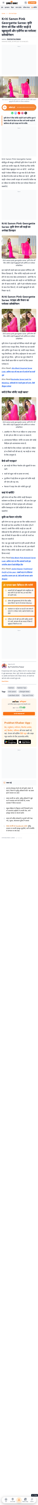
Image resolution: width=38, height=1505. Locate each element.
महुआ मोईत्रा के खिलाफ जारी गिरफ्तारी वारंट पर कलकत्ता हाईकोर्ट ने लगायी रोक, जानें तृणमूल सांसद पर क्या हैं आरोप (19, 810)
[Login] (19, 1500)
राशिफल (16, 730)
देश (5, 727)
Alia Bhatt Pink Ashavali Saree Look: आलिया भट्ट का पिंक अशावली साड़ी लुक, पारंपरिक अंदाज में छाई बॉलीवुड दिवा (19, 561)
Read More (5, 681)
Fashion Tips (21, 688)
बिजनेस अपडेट (26, 727)
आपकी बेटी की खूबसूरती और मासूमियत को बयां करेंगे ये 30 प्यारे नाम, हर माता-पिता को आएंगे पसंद (20, 592)
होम (2, 7)
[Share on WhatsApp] (12, 113)
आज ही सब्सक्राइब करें (19, 713)
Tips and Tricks (27, 695)
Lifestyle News (24, 692)
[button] (19, 87)
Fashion (11, 688)
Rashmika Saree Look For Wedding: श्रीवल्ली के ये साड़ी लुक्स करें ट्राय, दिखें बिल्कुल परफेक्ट (18, 382)
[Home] (12, 2)
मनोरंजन (17, 727)
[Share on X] (25, 113)
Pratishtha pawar (14, 39)
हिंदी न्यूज (23, 733)
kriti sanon (12, 692)
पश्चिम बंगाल (26, 7)
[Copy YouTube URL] (19, 113)
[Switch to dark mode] (25, 2)
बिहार (12, 7)
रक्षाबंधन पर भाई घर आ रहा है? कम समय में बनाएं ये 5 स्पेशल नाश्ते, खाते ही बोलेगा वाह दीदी (20, 611)
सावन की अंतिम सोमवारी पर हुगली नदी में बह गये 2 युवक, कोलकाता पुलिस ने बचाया (19, 819)
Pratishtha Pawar (17, 667)
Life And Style (13, 13)
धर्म (5, 730)
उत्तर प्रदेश (18, 7)
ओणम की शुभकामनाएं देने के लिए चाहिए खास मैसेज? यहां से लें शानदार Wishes (20, 602)
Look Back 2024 (13, 695)
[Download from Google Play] (10, 742)
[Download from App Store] (24, 742)
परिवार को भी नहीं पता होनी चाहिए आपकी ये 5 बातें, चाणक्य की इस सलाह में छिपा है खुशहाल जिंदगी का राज (20, 621)
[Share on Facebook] (15, 113)
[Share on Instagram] (22, 113)
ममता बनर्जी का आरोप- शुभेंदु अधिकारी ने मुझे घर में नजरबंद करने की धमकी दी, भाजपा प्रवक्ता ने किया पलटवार (19, 800)
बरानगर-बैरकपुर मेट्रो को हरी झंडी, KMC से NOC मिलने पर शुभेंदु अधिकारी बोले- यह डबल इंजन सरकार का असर (20, 790)
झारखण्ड (7, 7)
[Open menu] (3, 2)
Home (3, 13)
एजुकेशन (11, 727)
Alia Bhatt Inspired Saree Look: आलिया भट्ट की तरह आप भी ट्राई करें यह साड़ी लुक (18, 371)
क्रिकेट (10, 730)
